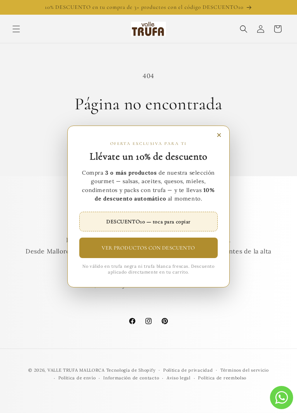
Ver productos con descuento (148, 248)
